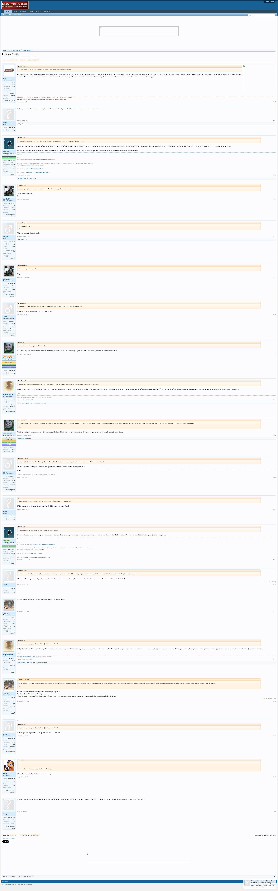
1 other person (37, 403)
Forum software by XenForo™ (17, 884)
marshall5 (6, 199)
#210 (274, 435)
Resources (23, 11)
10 (26, 60)
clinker (20, 403)
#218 (274, 736)
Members (38, 11)
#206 (274, 277)
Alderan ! (12, 168)
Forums (8, 11)
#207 (274, 315)
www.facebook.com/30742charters (35, 165)
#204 (274, 199)
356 (14, 819)
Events (31, 11)
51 (14, 780)
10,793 (13, 162)
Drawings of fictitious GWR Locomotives (28, 99)
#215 (274, 611)
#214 (274, 584)
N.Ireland (12, 484)
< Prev (12, 60)
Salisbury (12, 328)
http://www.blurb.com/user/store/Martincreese (38, 172)
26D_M (20, 124)
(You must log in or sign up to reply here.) (265, 835)
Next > (37, 60)
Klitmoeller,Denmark (10, 626)
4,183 (13, 84)
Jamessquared (8, 394)
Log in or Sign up (269, 1)
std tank (24, 403)
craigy (5, 773)
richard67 (26, 57)
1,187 (13, 619)
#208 (274, 354)
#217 (274, 701)
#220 (274, 811)
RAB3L (5, 122)
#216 (274, 659)
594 (14, 243)
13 (34, 60)
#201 (274, 102)
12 (31, 60)
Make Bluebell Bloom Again (27, 397)
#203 (274, 175)
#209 (274, 399)
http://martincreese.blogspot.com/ (34, 169)
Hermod (5, 613)
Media (15, 11)
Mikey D (24, 662)
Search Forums (7, 14)
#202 (274, 120)
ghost (5, 472)
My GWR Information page (47, 99)
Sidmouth (19, 175)
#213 (274, 559)
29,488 (13, 401)
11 (28, 60)
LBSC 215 (12, 406)
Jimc (4, 78)
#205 (274, 236)
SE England (12, 95)
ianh (4, 813)
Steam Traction (14, 57)
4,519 (13, 478)
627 (14, 129)
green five (20, 178)
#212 (274, 509)
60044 (5, 317)
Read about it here (72, 97)
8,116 (13, 372)
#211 (274, 477)
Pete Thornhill (21, 354)
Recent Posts (17, 14)
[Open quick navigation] (274, 50)
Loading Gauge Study (61, 99)
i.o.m (13, 209)
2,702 (13, 205)
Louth (13, 785)
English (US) (5, 881)
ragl (25, 178)
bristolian (6, 236)
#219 (274, 777)
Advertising (47, 11)
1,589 (13, 323)
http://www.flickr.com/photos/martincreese (44, 159)
